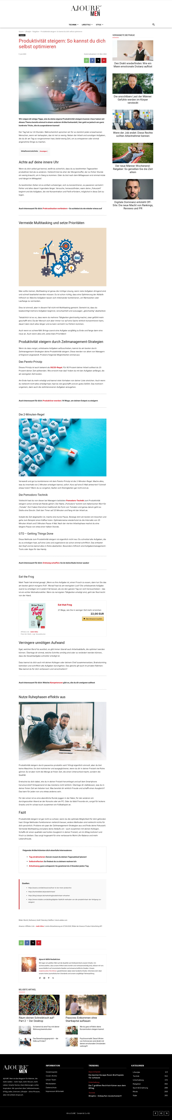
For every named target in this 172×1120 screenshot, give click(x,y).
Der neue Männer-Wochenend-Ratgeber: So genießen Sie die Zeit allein (133, 169)
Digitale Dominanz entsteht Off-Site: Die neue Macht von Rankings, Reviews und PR (133, 205)
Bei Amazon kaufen (94, 619)
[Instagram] (44, 977)
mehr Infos (34, 632)
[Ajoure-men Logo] (86, 10)
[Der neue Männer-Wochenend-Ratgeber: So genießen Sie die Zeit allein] (132, 153)
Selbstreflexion (36, 861)
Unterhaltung (94, 1082)
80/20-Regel (56, 367)
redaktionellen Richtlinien (48, 971)
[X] (98, 60)
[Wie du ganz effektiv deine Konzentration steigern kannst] (72, 1030)
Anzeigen (43, 151)
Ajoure (21, 31)
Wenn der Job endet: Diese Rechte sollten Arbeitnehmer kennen (133, 134)
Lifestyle (28, 31)
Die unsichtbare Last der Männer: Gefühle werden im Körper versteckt (133, 99)
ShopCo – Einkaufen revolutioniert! (105, 1096)
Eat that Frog (65, 604)
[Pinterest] (103, 60)
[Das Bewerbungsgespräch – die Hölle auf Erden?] (25, 1042)
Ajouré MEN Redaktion (49, 959)
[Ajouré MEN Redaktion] (29, 968)
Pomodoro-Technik (75, 500)
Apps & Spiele (94, 1072)
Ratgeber (36, 31)
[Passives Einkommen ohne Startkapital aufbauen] (86, 1005)
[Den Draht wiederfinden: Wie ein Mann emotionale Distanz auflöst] (132, 50)
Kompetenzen (56, 682)
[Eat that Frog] (37, 615)
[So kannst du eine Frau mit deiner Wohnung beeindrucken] (25, 1030)
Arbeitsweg (34, 866)
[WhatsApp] (86, 60)
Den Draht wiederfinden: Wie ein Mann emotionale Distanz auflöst (133, 65)
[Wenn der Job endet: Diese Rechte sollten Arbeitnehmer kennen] (132, 120)
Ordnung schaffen (51, 563)
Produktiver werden (52, 400)
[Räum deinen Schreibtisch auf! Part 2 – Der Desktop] (39, 1005)
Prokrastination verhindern (55, 208)
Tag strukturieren (37, 857)
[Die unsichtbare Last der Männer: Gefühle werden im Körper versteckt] (132, 83)
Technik (92, 1093)
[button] (152, 25)
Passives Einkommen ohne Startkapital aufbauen (81, 1019)
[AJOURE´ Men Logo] (22, 1069)
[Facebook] (92, 60)
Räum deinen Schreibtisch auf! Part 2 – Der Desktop (36, 1019)
